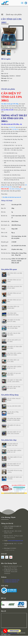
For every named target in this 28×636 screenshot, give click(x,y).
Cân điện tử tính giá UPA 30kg (9, 104)
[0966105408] (5, 631)
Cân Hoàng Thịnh (8, 517)
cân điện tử (15, 129)
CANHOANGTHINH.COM (11, 580)
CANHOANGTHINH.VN (11, 582)
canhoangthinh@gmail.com (15, 540)
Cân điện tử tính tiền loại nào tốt (11, 197)
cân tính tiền (12, 127)
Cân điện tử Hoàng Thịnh (16, 189)
